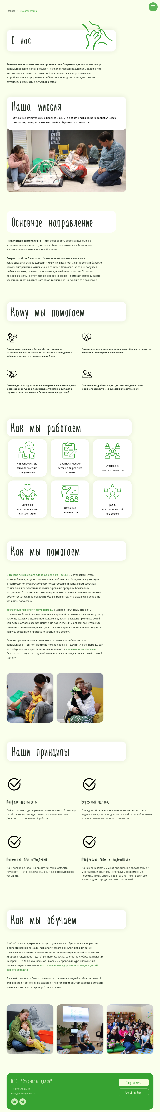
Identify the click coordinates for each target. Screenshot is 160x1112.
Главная (11, 10)
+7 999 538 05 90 (20, 1089)
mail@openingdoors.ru (23, 1093)
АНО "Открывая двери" (31, 1081)
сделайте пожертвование (81, 649)
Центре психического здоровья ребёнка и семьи (38, 575)
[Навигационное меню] (153, 6)
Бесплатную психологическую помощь (30, 609)
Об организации (29, 10)
